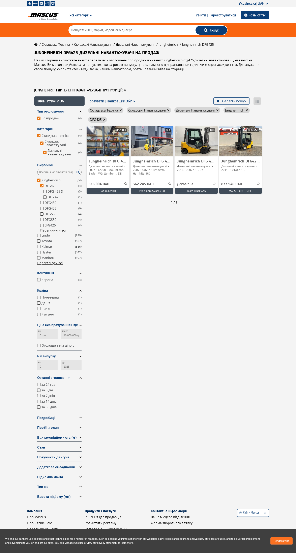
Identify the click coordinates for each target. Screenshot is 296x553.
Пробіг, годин (48, 427)
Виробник (45, 165)
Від (39, 362)
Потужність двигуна (53, 457)
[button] (59, 101)
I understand (281, 541)
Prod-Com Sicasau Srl (152, 191)
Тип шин (44, 487)
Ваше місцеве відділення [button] (170, 517)
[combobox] (239, 513)
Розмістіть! (257, 15)
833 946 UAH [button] (231, 184)
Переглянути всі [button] (53, 230)
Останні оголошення (53, 377)
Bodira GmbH (108, 191)
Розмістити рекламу (100, 523)
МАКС (65, 331)
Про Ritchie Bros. (40, 523)
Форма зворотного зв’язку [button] (172, 523)
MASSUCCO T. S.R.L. (240, 191)
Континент (45, 273)
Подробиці (46, 418)
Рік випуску (46, 356)
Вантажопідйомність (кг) (57, 437)
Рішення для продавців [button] (103, 517)
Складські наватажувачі (93, 44)
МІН (40, 331)
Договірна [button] (185, 184)
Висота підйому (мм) (53, 496)
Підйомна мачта (50, 477)
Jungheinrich (168, 44)
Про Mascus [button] (36, 517)
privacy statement (107, 542)
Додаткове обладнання (56, 467)
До (63, 362)
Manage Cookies (74, 542)
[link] (108, 141)
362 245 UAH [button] (143, 184)
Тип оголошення (50, 111)
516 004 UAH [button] (99, 184)
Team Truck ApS (196, 191)
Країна (42, 290)
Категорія (45, 129)
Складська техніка (56, 44)
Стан (41, 447)
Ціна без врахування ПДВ (57, 325)
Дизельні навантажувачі (135, 44)
